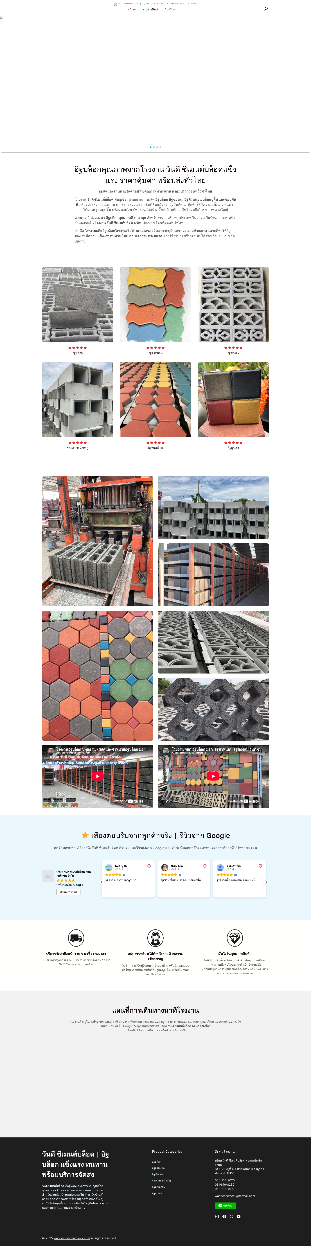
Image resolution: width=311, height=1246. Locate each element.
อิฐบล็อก (156, 1161)
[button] (6, 85)
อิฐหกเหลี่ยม (158, 1186)
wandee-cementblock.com (72, 1238)
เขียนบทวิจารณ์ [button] (68, 892)
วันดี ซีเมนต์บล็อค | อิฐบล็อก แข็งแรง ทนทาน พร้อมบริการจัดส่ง (75, 1164)
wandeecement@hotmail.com (235, 1196)
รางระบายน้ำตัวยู (161, 1180)
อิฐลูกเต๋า (157, 1193)
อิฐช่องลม (157, 1174)
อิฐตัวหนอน (158, 1167)
